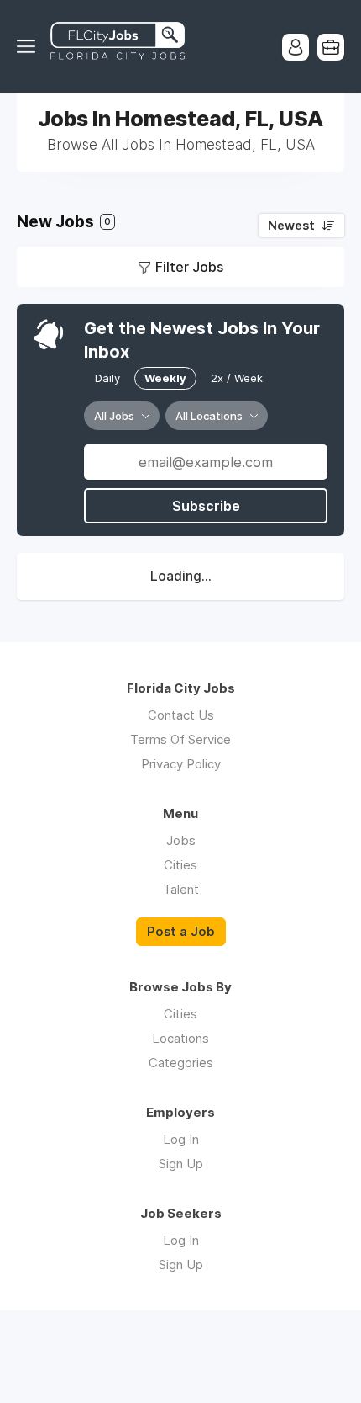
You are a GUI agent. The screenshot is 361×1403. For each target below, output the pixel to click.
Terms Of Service (180, 739)
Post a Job (181, 931)
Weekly (165, 378)
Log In (181, 1139)
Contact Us (181, 715)
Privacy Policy (181, 764)
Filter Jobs (189, 266)
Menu (29, 46)
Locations (180, 1038)
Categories (181, 1063)
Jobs (181, 840)
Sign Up (181, 1164)
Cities (180, 865)
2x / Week (237, 378)
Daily (107, 378)
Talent (181, 889)
